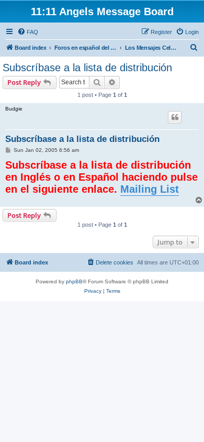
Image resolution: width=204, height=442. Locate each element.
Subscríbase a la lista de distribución (87, 67)
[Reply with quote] (175, 117)
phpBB (74, 281)
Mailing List (149, 189)
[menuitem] (27, 32)
